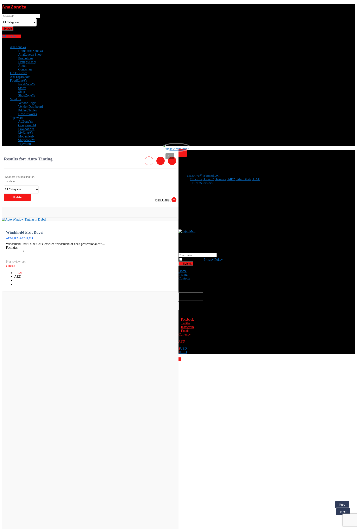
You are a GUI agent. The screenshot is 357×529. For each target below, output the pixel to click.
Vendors (15, 99)
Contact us (25, 69)
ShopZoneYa (26, 95)
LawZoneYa (26, 129)
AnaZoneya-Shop (30, 54)
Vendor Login (27, 103)
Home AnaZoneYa (30, 51)
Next (343, 511)
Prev (342, 504)
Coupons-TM (27, 125)
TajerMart (24, 144)
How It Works (27, 114)
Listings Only (27, 62)
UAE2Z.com (18, 73)
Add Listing (10, 36)
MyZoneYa (25, 132)
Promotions (25, 58)
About (22, 65)
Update (17, 197)
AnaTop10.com (20, 77)
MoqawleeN (26, 136)
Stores (22, 88)
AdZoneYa (25, 121)
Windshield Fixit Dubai (24, 232)
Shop (21, 91)
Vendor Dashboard (30, 106)
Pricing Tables (27, 110)
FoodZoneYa (18, 80)
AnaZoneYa (18, 47)
